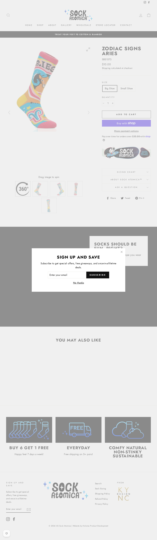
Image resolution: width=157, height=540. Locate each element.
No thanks (78, 283)
